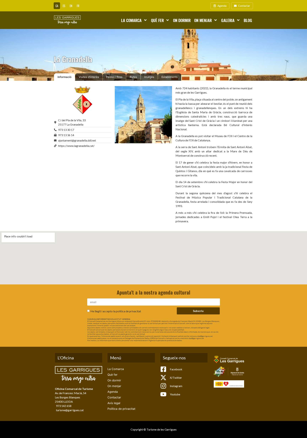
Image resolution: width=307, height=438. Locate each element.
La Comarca (131, 20)
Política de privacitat (121, 408)
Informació (64, 77)
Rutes (133, 77)
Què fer (157, 20)
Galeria (228, 20)
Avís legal (113, 403)
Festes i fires (114, 77)
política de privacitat (128, 311)
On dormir (182, 20)
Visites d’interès (89, 77)
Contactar (114, 397)
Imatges (149, 77)
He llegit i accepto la (115, 311)
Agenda (112, 391)
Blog (248, 20)
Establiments (169, 77)
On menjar (203, 20)
